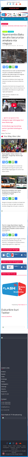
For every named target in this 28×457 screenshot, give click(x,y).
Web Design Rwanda (17, 454)
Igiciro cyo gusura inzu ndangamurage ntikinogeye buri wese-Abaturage (13, 120)
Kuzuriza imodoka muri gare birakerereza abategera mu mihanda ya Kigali (11, 192)
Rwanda (5, 31)
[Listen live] (4, 255)
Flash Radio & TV (22, 304)
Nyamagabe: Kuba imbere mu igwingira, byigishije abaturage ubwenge (12, 155)
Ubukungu (11, 31)
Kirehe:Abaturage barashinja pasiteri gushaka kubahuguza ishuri (12, 128)
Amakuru (3, 371)
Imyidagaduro (4, 384)
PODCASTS (4, 391)
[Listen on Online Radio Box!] (25, 255)
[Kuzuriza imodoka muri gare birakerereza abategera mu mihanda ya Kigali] (14, 176)
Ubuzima (3, 389)
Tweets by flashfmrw (6, 316)
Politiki (3, 376)
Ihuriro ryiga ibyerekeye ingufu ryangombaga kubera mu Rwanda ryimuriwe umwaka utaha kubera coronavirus (13, 227)
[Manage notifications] (3, 453)
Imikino (3, 381)
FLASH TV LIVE (5, 394)
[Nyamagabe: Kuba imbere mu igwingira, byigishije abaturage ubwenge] (14, 140)
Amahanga (4, 379)
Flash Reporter (13, 45)
